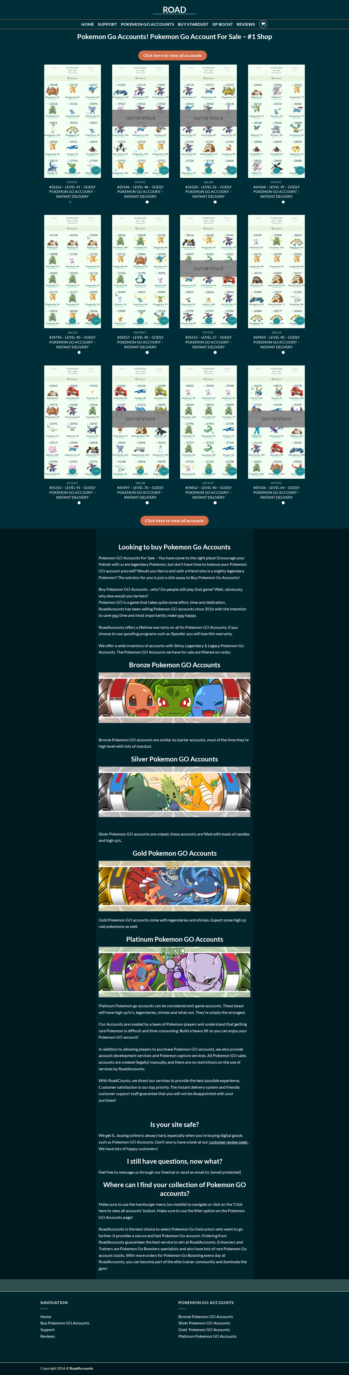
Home (87, 24)
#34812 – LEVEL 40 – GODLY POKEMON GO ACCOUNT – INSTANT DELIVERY (208, 492)
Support (107, 24)
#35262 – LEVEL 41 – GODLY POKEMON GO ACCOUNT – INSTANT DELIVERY (72, 192)
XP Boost (222, 24)
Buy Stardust (193, 24)
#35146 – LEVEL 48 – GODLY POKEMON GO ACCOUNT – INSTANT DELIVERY (140, 192)
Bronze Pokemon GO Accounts (205, 1316)
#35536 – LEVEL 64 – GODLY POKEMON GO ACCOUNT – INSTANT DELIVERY (276, 492)
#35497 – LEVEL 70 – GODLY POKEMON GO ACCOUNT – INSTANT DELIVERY (140, 492)
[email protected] (226, 1172)
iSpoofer (178, 633)
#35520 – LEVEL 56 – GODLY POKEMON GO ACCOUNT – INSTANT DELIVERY (208, 192)
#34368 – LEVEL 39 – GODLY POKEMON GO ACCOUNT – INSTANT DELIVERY (276, 192)
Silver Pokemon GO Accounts (204, 1322)
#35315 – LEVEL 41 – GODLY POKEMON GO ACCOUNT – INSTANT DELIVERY (72, 492)
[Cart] (263, 24)
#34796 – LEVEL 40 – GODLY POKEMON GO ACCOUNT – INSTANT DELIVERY (72, 342)
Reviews (246, 24)
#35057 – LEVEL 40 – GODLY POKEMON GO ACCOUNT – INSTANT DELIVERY (140, 342)
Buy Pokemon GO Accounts (64, 1322)
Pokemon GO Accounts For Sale (127, 557)
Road (174, 10)
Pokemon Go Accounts (147, 24)
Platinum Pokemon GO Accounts (207, 1336)
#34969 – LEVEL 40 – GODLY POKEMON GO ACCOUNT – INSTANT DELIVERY (276, 342)
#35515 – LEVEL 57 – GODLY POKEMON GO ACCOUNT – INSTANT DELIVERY (208, 342)
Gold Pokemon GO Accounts (204, 1329)
